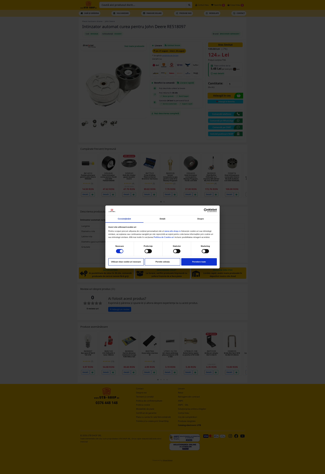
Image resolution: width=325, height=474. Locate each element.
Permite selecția (163, 262)
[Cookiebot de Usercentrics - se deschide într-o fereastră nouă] (206, 210)
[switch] (148, 251)
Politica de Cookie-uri (164, 237)
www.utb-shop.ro (172, 231)
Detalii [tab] (162, 219)
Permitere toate (199, 262)
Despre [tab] (200, 219)
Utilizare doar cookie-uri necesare (126, 262)
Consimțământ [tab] (124, 219)
